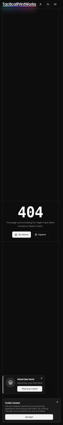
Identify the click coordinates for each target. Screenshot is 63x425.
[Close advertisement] (41, 378)
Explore (42, 234)
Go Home (23, 234)
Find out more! (30, 388)
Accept (29, 417)
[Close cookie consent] (57, 402)
